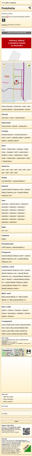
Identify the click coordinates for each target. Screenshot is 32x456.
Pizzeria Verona (6, 126)
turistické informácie (7, 134)
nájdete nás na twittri (8, 396)
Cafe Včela (5, 117)
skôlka (3, 239)
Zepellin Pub (22, 126)
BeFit (16, 152)
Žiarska (4, 313)
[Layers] (29, 65)
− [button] (3, 67)
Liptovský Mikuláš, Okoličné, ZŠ (11, 285)
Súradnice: (5, 25)
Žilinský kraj (17, 106)
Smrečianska (11, 313)
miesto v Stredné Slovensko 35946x (17, 333)
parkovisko (5, 204)
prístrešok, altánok (17, 137)
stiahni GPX (4, 343)
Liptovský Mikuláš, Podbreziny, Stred (12, 189)
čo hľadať (4, 413)
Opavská (25, 310)
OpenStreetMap (13, 100)
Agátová (4, 316)
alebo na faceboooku (8, 399)
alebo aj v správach (8, 401)
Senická (27, 313)
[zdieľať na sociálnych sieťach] (29, 7)
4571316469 (4, 340)
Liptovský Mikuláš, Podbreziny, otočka (16, 282)
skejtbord (4, 155)
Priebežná (18, 310)
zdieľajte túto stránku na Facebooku (11, 427)
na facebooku (13, 427)
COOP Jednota (19, 117)
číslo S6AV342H (6, 181)
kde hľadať (5, 406)
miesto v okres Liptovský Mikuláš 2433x (16, 327)
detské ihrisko (11, 149)
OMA (7, 2)
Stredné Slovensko (7, 106)
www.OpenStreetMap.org (21, 440)
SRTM (17, 450)
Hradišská (20, 313)
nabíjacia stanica (15, 204)
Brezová (5, 16)
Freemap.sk (21, 100)
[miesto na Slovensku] (4, 20)
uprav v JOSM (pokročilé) (22, 339)
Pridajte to (13, 452)
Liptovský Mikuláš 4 (18, 181)
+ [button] (3, 64)
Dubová (4, 310)
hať (3, 230)
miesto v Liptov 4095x (8, 330)
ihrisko (3, 149)
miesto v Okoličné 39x (8, 324)
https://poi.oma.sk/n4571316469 (8, 101)
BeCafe (15, 126)
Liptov (24, 106)
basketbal (20, 149)
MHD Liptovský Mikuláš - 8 (9, 296)
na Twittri (17, 428)
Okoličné (27, 109)
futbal (28, 158)
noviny (12, 117)
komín (3, 137)
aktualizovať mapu (10, 339)
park (3, 169)
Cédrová (10, 310)
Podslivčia (13, 2)
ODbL (20, 441)
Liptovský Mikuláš (18, 109)
